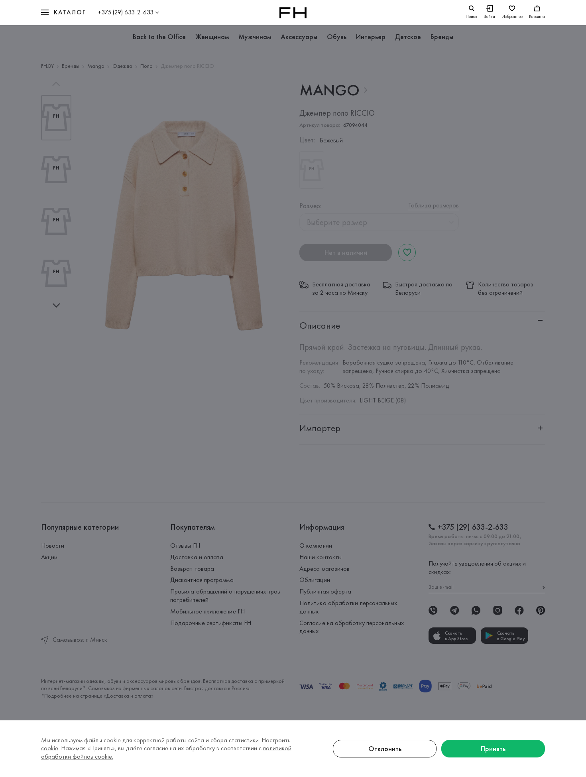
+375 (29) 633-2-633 (125, 12)
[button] (63, 12)
